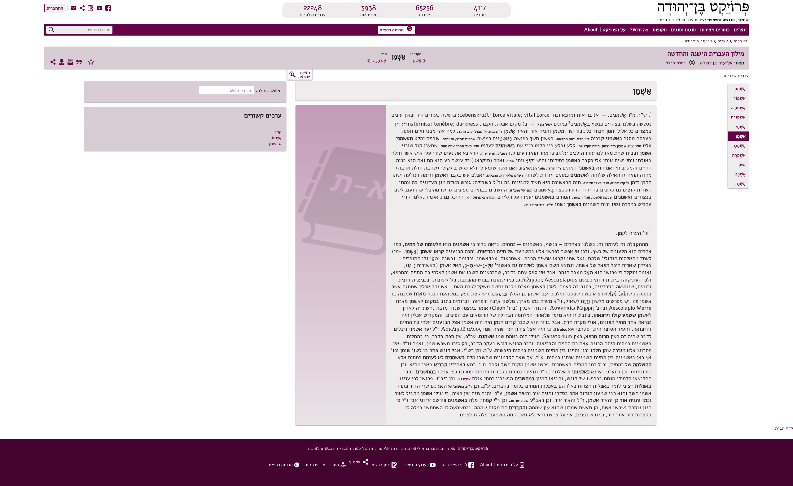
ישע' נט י (545, 124)
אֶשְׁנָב (740, 174)
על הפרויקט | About (605, 29)
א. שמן (275, 143)
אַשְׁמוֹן (740, 88)
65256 (424, 8)
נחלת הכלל (676, 63)
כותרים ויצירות (714, 29)
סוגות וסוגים (683, 29)
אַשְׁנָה (740, 183)
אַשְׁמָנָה (376, 60)
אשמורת (738, 117)
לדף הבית (784, 428)
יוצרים (740, 29)
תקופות (660, 29)
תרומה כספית (395, 29)
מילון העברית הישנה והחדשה (705, 53)
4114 (480, 8)
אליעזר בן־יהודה (698, 41)
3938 (368, 8)
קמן (278, 132)
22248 (313, 8)
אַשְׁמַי (418, 60)
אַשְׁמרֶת (739, 155)
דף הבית (740, 41)
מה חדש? (639, 29)
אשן (742, 164)
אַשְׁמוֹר (740, 98)
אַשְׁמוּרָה (738, 108)
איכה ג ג (464, 378)
